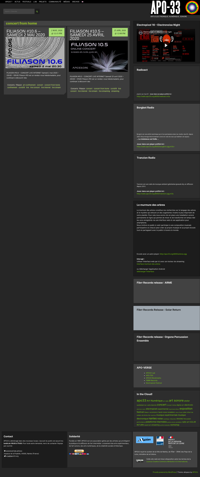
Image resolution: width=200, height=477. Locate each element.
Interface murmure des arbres (148, 264)
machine (153, 415)
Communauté (55, 2)
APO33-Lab (150, 373)
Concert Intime (171, 405)
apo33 (141, 400)
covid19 (22, 87)
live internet (46, 87)
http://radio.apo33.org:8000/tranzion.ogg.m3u (155, 194)
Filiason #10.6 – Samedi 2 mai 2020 (26, 33)
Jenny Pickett (179, 412)
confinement (12, 87)
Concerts (11, 85)
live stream (56, 87)
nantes (153, 418)
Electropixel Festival (154, 383)
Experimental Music (174, 409)
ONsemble (173, 419)
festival (140, 412)
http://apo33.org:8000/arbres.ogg (173, 254)
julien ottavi (187, 412)
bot (145, 405)
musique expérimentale (167, 415)
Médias (66, 2)
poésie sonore (171, 422)
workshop (174, 425)
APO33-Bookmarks (153, 378)
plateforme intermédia (156, 422)
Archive (75, 2)
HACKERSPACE (153, 412)
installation (171, 412)
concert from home (52, 85)
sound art (147, 425)
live (27, 87)
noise (160, 418)
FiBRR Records (151, 380)
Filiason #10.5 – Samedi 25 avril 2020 (87, 35)
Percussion (187, 419)
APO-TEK (149, 375)
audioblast (140, 405)
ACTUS (17, 2)
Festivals (26, 2)
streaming (115, 91)
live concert (35, 87)
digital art (180, 405)
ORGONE (179, 419)
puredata (178, 422)
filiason (146, 412)
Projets (42, 2)
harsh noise (162, 412)
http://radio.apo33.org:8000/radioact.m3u (153, 96)
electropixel (151, 409)
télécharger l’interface (145, 271)
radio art (185, 422)
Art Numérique (155, 400)
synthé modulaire (165, 425)
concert (40, 85)
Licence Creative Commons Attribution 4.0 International (166, 462)
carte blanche (151, 405)
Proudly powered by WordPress (165, 472)
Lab (35, 2)
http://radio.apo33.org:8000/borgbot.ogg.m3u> (156, 146)
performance (141, 422)
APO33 (195, 472)
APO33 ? (8, 2)
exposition (186, 408)
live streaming (104, 91)
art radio (166, 401)
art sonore (176, 400)
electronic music (141, 409)
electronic (188, 405)
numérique (166, 419)
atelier (187, 401)
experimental (163, 409)
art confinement (29, 85)
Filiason (19, 85)
